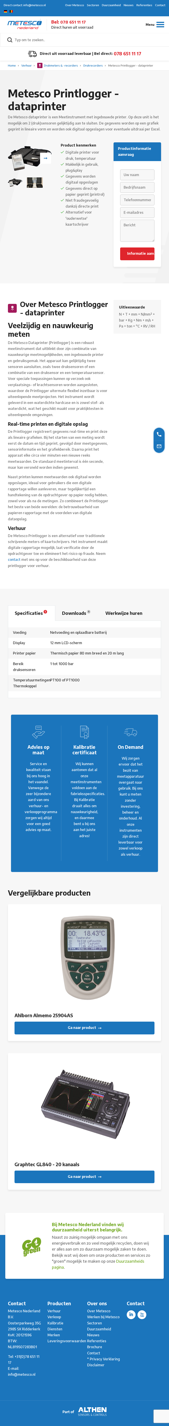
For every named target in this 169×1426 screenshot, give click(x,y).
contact (14, 559)
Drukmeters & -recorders (61, 65)
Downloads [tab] (75, 613)
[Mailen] (159, 446)
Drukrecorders (93, 65)
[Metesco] (25, 24)
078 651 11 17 (73, 21)
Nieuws (129, 5)
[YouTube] (142, 1314)
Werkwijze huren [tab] (123, 613)
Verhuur (26, 65)
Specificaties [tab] (30, 613)
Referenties (144, 5)
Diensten (55, 1329)
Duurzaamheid (111, 5)
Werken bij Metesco (103, 1317)
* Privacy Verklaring (103, 1359)
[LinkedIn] (131, 1314)
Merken (54, 1335)
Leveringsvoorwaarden (67, 1341)
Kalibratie (55, 1323)
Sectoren (93, 5)
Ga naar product (82, 1027)
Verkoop (54, 1317)
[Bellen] (159, 434)
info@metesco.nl (21, 1374)
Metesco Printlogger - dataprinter (130, 65)
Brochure (94, 1347)
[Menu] (155, 24)
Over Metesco (74, 5)
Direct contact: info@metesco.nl (25, 5)
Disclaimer (96, 1365)
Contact (160, 5)
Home (12, 65)
